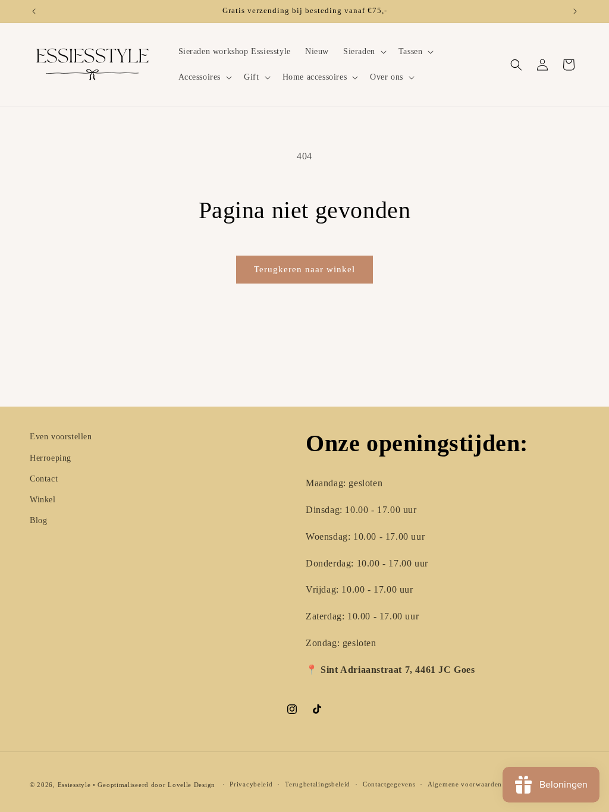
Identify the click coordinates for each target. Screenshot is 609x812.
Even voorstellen (61, 436)
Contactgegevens (389, 784)
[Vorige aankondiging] (34, 11)
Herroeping (50, 458)
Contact (44, 478)
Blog (38, 520)
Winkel (43, 499)
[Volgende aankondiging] (575, 11)
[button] (363, 51)
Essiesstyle (74, 784)
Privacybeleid (251, 784)
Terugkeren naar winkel (304, 269)
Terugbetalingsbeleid (317, 784)
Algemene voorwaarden (465, 784)
